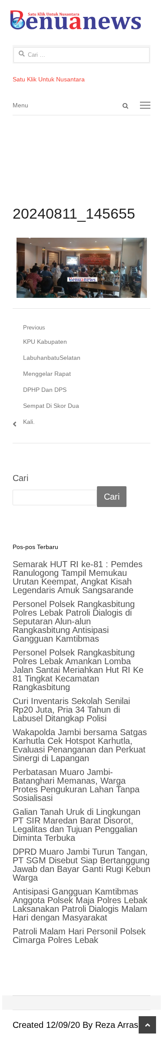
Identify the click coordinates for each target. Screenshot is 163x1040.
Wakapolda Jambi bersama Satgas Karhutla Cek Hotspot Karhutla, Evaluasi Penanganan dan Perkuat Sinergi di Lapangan (80, 745)
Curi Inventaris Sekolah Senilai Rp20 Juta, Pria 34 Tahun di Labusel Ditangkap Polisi (71, 709)
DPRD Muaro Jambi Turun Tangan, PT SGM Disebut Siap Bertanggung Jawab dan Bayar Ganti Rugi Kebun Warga (81, 864)
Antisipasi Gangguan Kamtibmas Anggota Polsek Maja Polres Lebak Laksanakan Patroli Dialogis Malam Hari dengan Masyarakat (80, 904)
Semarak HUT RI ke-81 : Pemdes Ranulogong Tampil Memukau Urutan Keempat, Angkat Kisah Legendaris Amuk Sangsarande (78, 577)
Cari (20, 478)
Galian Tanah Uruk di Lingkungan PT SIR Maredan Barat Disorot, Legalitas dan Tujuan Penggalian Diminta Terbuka (76, 825)
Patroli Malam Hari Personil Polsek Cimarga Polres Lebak (79, 936)
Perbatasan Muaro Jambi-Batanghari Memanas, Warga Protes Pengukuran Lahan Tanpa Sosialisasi (76, 785)
